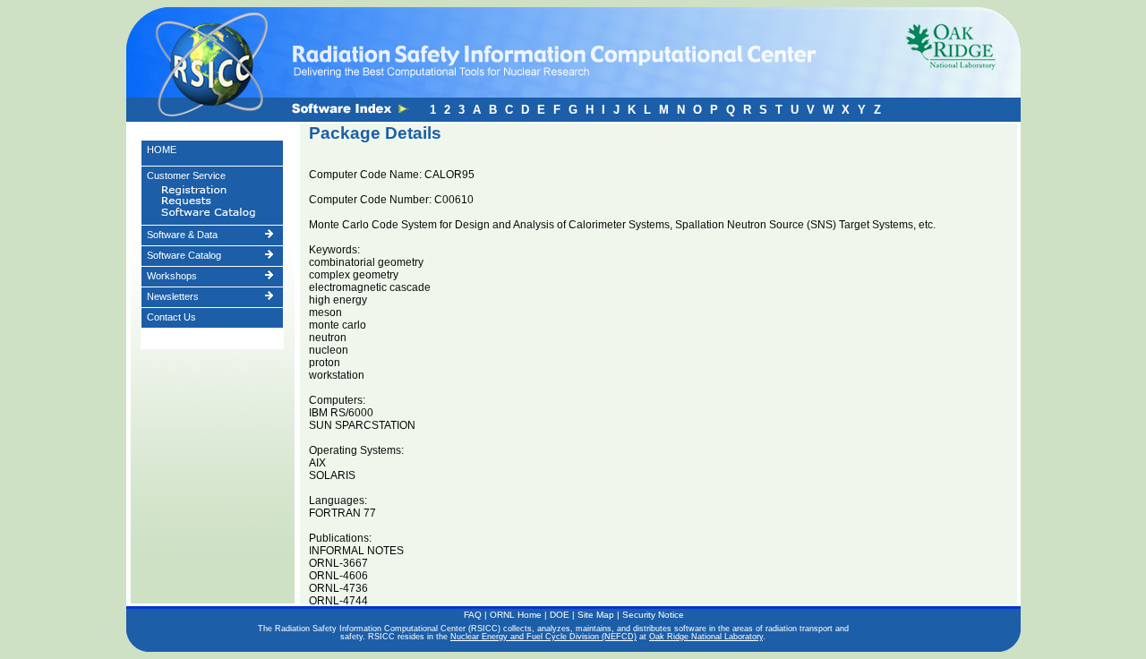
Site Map (595, 615)
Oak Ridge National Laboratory (706, 636)
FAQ (473, 615)
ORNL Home (516, 615)
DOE (559, 615)
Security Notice (653, 615)
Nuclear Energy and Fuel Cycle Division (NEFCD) (543, 636)
